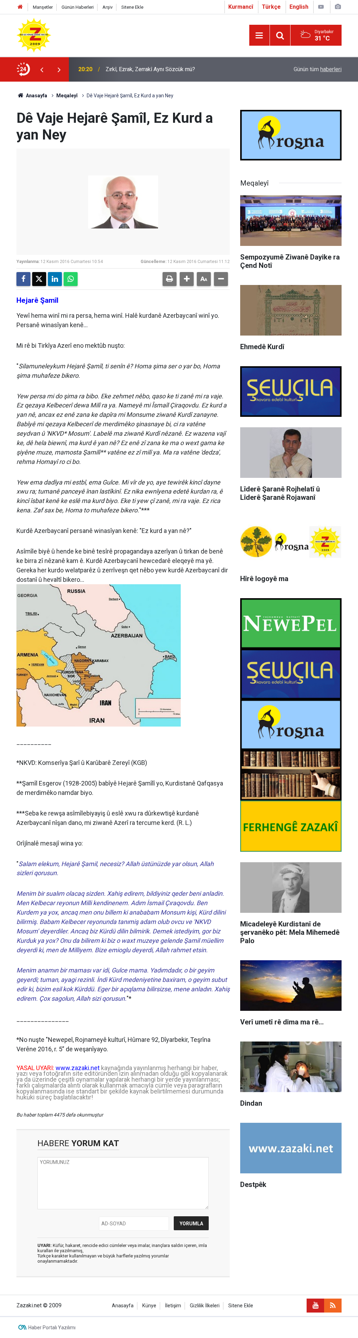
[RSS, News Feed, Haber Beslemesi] (333, 1306)
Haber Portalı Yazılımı (52, 1327)
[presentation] (41, 69)
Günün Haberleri (78, 7)
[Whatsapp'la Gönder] (71, 279)
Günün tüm (318, 69)
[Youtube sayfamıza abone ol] (315, 1306)
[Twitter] (39, 279)
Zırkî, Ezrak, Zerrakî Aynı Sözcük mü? (150, 69)
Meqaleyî (67, 95)
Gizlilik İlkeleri (205, 1306)
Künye (149, 1306)
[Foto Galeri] (338, 6)
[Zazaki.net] (33, 34)
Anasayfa (36, 95)
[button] (187, 279)
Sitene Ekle (132, 7)
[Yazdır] (170, 279)
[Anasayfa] (20, 7)
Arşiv (107, 7)
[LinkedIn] (55, 279)
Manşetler (43, 7)
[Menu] (259, 35)
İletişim (173, 1306)
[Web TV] (321, 6)
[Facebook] (23, 279)
